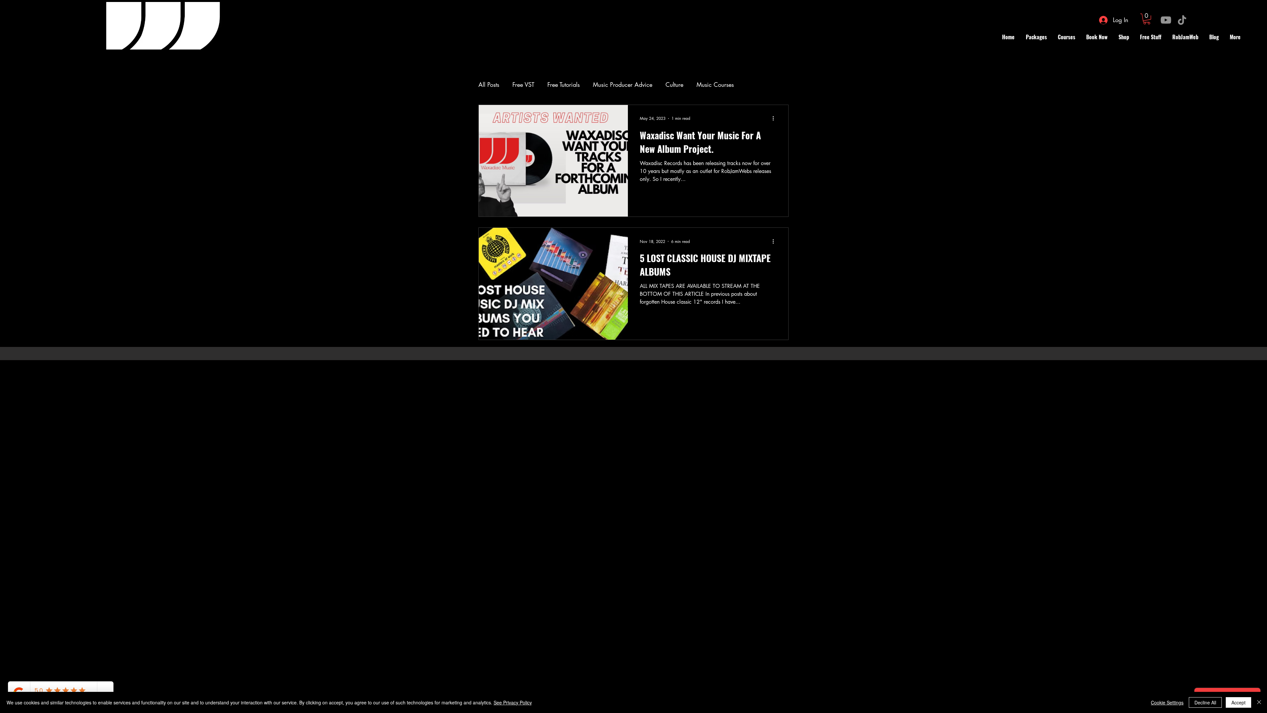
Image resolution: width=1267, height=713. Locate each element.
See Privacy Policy (513, 702)
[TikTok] (1182, 20)
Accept (1238, 702)
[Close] (1259, 702)
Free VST (523, 84)
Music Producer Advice (622, 84)
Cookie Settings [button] (1167, 702)
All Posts (488, 84)
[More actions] (775, 118)
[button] (1146, 19)
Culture (674, 84)
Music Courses (715, 84)
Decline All (1205, 702)
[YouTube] (1165, 20)
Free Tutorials (563, 84)
